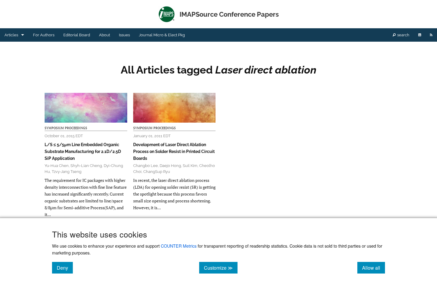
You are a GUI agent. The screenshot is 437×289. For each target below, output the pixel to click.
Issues (124, 35)
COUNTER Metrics (179, 246)
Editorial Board (76, 35)
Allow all (373, 267)
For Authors (43, 35)
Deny (65, 267)
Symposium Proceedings (66, 128)
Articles (11, 35)
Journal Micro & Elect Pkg (162, 35)
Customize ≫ (221, 267)
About (104, 35)
